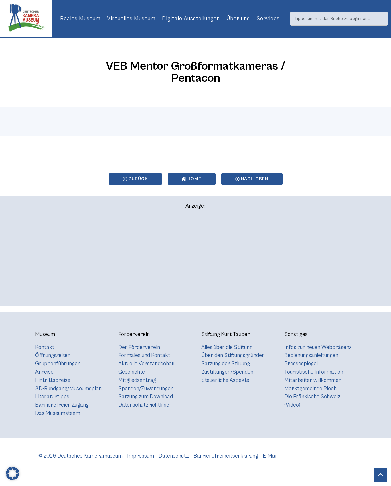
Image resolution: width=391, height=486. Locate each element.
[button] (12, 473)
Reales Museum (80, 18)
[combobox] (339, 19)
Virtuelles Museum (131, 18)
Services (268, 18)
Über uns (238, 18)
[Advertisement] (195, 260)
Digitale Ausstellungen (191, 18)
